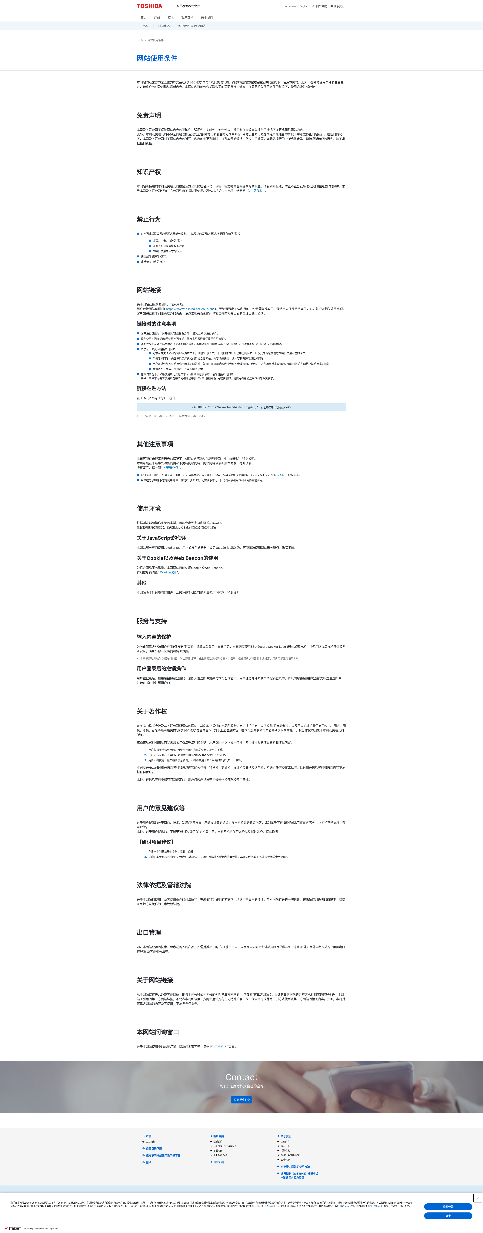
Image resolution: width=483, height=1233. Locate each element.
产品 (157, 17)
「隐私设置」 (271, 1206)
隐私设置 (448, 1206)
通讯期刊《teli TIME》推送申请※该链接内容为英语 (299, 1175)
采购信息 (285, 1150)
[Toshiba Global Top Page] (150, 6)
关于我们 (207, 17)
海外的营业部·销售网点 (225, 1146)
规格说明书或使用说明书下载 (163, 1155)
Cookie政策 (168, 572)
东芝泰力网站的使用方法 (295, 1166)
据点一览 (285, 1146)
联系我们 (339, 6)
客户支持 (187, 17)
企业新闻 (218, 1162)
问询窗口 (282, 474)
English (304, 6)
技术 (171, 17)
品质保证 (285, 1159)
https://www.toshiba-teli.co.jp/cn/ (190, 309)
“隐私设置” (378, 1206)
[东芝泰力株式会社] (188, 6)
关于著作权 (255, 191)
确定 (448, 1215)
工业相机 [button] (162, 25)
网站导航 (321, 6)
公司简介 (285, 1141)
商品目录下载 (154, 1148)
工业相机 (150, 1141)
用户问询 (220, 1046)
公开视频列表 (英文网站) (191, 25)
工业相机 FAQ (220, 1155)
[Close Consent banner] (478, 1198)
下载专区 (217, 1150)
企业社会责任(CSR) (290, 1155)
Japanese (290, 6)
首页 (144, 17)
